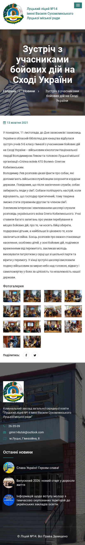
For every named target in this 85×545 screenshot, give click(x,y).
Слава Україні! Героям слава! (38, 468)
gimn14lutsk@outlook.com (26, 432)
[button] (78, 5)
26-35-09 (14, 426)
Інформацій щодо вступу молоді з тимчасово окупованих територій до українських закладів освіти (43, 500)
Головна (9, 91)
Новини (29, 91)
